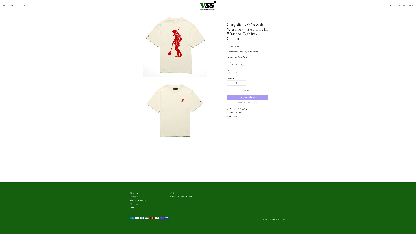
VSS (172, 193)
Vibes (26, 5)
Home (11, 5)
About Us (134, 204)
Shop (19, 5)
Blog (132, 208)
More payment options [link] (247, 102)
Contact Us (135, 197)
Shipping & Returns (138, 200)
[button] (4, 5)
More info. (134, 193)
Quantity (230, 78)
